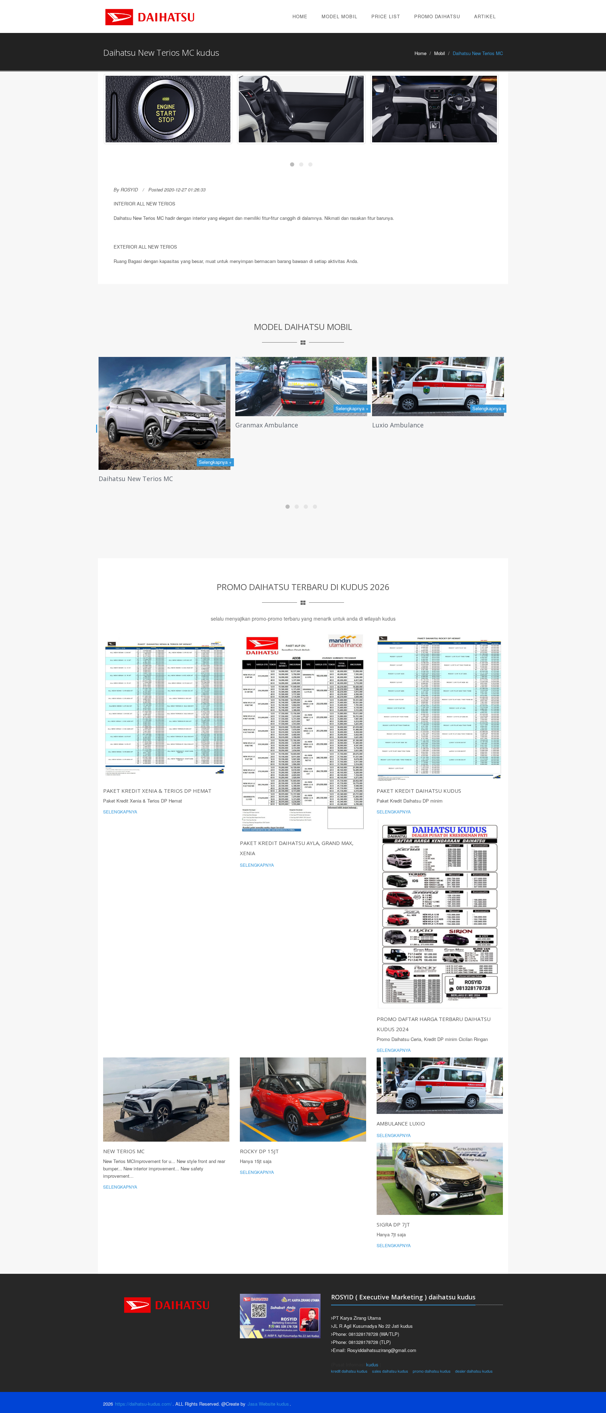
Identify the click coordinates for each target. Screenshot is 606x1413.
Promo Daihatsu (437, 16)
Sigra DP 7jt (393, 1224)
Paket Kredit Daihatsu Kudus (419, 790)
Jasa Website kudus (268, 1403)
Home (300, 16)
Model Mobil (339, 16)
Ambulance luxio (401, 1123)
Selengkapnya (120, 811)
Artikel (485, 16)
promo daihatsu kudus (432, 1371)
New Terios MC (123, 1151)
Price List (385, 16)
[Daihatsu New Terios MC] (169, 109)
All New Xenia (396, 464)
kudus (372, 1364)
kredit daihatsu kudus (349, 1371)
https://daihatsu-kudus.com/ (143, 1403)
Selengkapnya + (218, 408)
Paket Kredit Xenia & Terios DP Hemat (157, 790)
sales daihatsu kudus (390, 1371)
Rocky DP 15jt (259, 1151)
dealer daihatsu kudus (474, 1371)
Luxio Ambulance (264, 425)
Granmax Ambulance (133, 425)
